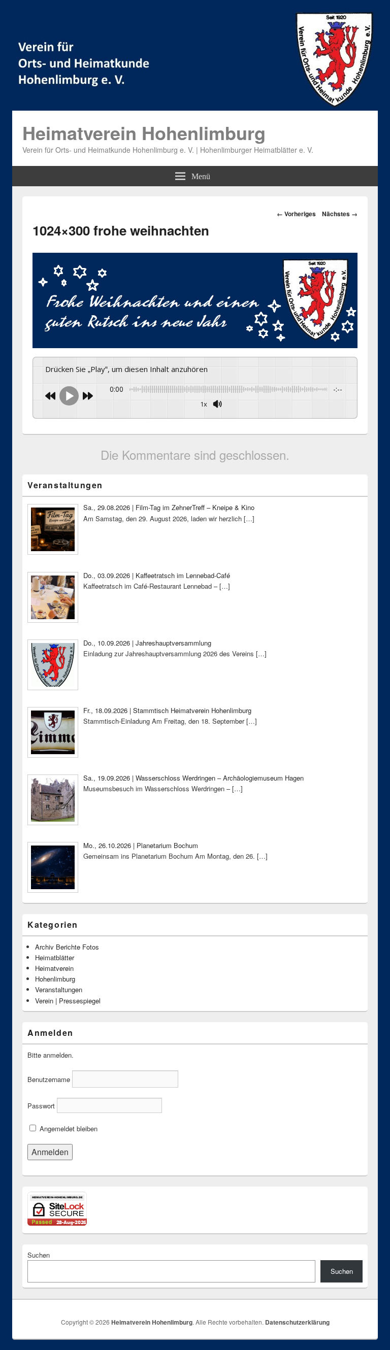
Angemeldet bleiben (68, 1128)
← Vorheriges (296, 213)
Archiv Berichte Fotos (67, 947)
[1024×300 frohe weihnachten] (195, 345)
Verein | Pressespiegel (68, 1000)
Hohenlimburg (55, 979)
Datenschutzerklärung (297, 1322)
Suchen (38, 1255)
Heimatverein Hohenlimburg (144, 132)
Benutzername (48, 1079)
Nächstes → (340, 213)
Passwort (41, 1105)
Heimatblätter (54, 957)
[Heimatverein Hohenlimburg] (195, 107)
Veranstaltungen (58, 989)
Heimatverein (54, 968)
